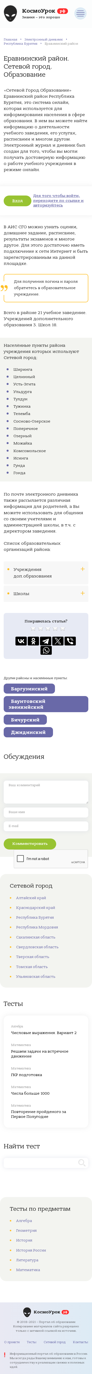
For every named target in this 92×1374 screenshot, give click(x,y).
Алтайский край (31, 898)
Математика (28, 1270)
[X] (58, 641)
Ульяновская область (35, 976)
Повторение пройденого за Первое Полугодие (38, 1114)
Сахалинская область (35, 937)
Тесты (31, 1342)
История (24, 1240)
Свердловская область (37, 947)
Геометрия (26, 1230)
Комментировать (30, 843)
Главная (10, 39)
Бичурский (25, 720)
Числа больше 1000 (30, 1093)
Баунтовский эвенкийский (27, 704)
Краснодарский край (35, 907)
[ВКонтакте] (21, 641)
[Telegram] (45, 641)
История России (31, 1250)
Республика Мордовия (37, 927)
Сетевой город (55, 1342)
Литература (27, 1260)
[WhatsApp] (46, 650)
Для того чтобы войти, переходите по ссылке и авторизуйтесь (58, 200)
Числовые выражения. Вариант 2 (44, 1033)
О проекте (12, 1342)
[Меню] (80, 13)
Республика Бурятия (20, 44)
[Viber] (70, 641)
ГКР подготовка (26, 1075)
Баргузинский (29, 689)
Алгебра (24, 1221)
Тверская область (32, 957)
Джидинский (28, 732)
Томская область (32, 967)
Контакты (80, 1342)
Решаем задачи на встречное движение (39, 1053)
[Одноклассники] (33, 641)
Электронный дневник (44, 39)
